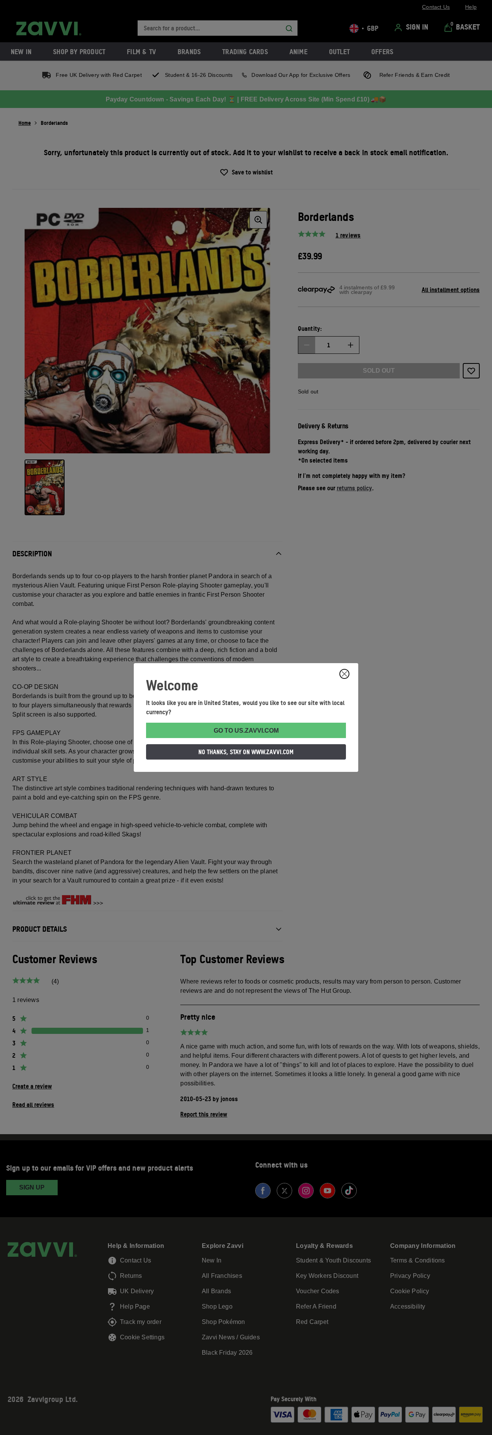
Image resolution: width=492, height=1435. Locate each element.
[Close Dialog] (344, 674)
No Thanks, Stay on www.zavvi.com (246, 752)
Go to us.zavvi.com (246, 730)
